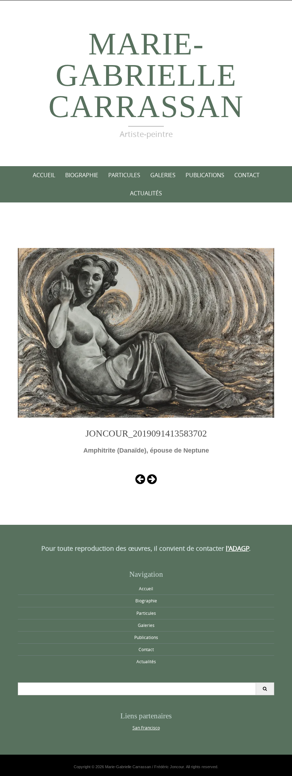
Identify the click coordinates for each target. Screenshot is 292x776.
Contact (247, 175)
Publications (205, 175)
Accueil (44, 175)
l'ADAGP (237, 548)
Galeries (163, 175)
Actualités (146, 193)
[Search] (264, 688)
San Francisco (146, 727)
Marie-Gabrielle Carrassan (146, 75)
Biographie (81, 175)
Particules (124, 175)
